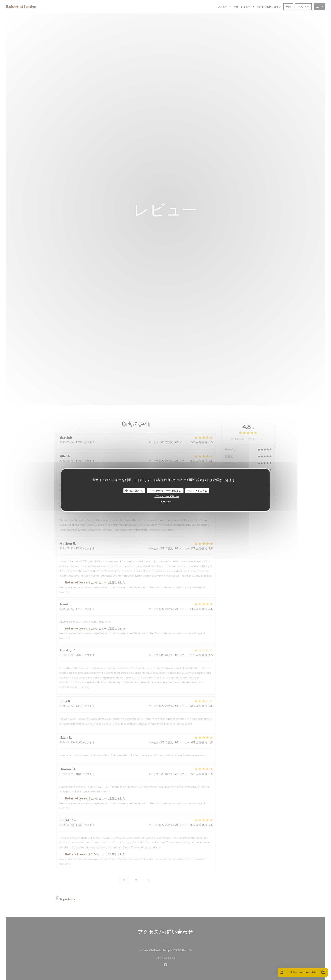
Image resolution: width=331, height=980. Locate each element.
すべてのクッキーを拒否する (165, 490)
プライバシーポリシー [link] (166, 496)
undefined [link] (166, 501)
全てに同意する (134, 490)
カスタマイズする (197, 490)
